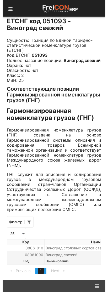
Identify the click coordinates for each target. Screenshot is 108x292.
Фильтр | (17, 222)
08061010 (34, 248)
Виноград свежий (61, 255)
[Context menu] (97, 285)
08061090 (34, 255)
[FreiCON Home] (59, 8)
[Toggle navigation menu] (10, 8)
